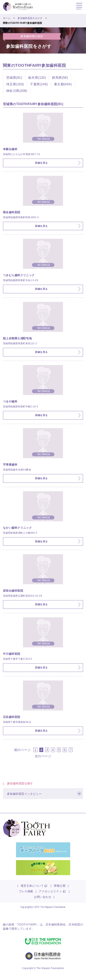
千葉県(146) (39, 84)
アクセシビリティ (50, 891)
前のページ (22, 750)
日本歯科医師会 (56, 924)
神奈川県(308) (16, 91)
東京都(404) (63, 84)
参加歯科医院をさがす (30, 18)
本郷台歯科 (10, 149)
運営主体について (32, 885)
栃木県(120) (37, 77)
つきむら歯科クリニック (19, 275)
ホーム (6, 18)
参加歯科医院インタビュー (24, 793)
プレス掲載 (26, 891)
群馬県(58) (60, 77)
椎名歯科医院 (11, 212)
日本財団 (74, 924)
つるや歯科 (10, 401)
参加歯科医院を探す (20, 783)
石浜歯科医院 (11, 716)
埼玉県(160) (15, 84)
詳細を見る (41, 162)
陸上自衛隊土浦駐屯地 (17, 338)
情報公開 (59, 885)
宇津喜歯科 (10, 464)
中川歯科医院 (11, 653)
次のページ (43, 756)
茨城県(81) (14, 77)
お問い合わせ (42, 896)
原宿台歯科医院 (13, 590)
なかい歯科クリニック (17, 527)
